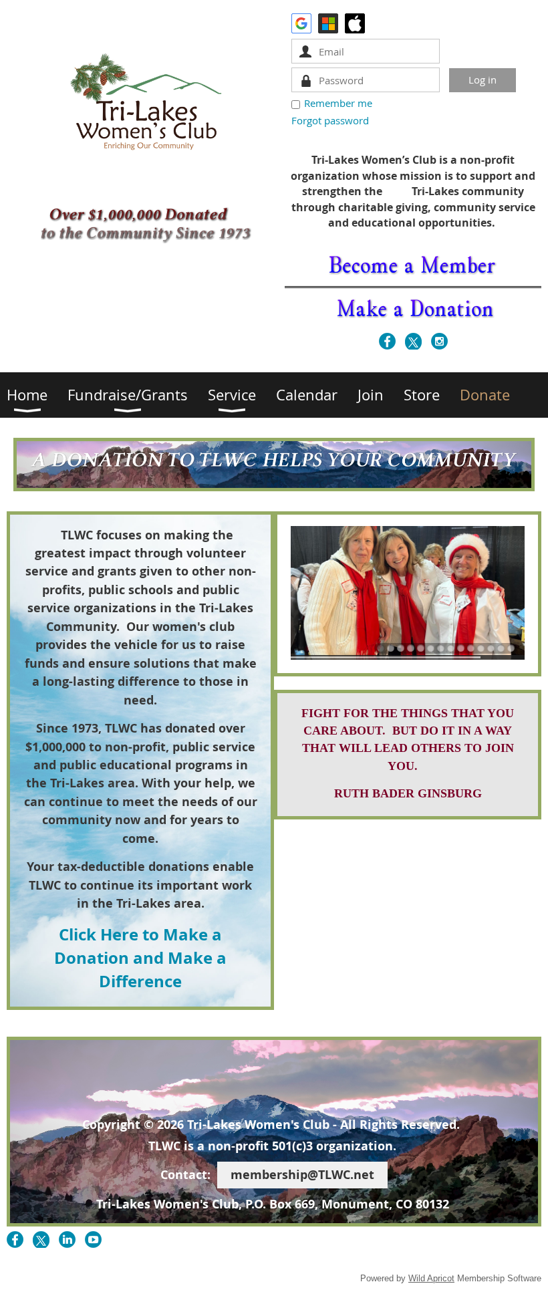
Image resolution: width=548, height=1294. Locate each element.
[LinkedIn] (67, 1239)
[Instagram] (439, 341)
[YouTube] (93, 1239)
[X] (413, 341)
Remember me (338, 103)
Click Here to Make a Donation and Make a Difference (140, 958)
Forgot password (330, 120)
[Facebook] (387, 341)
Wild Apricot (431, 1278)
